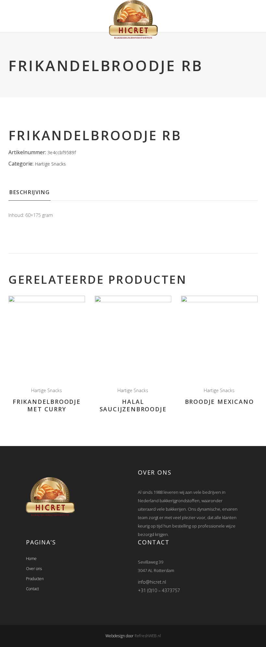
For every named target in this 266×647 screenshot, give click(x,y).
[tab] (29, 194)
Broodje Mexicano (219, 401)
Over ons (34, 568)
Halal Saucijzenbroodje (133, 405)
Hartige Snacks (50, 164)
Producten (35, 578)
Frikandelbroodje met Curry (47, 405)
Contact (32, 588)
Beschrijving (29, 192)
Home (31, 558)
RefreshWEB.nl (148, 636)
